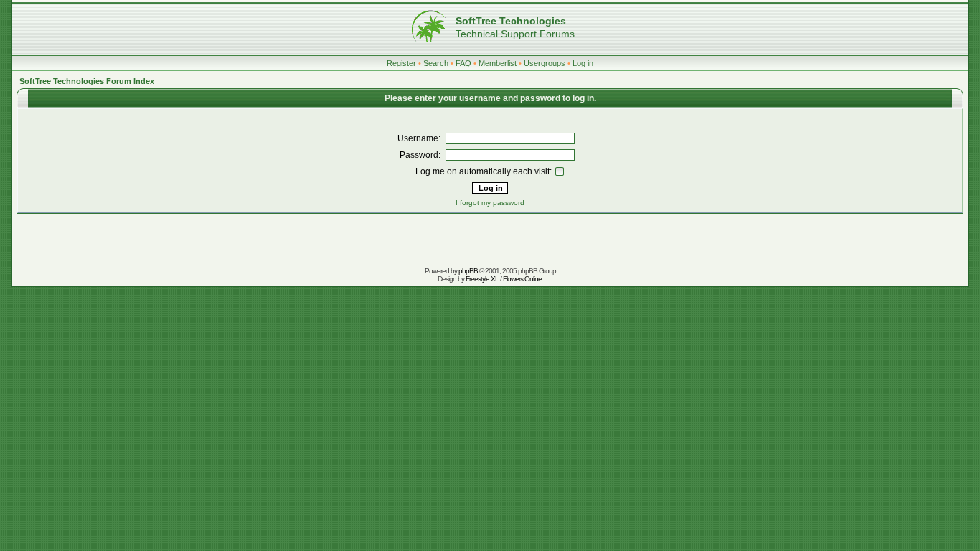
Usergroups (544, 63)
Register (401, 63)
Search (435, 63)
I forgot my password (490, 203)
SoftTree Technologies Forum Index (86, 81)
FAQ (463, 63)
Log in (583, 63)
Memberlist (498, 63)
